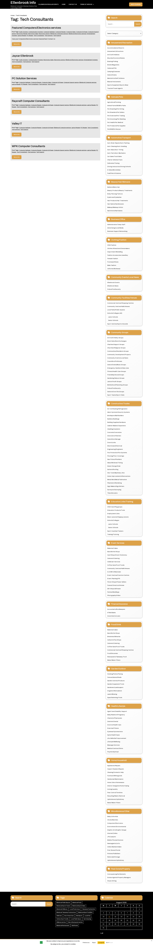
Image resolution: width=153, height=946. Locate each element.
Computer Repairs (60, 32)
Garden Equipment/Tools (115, 684)
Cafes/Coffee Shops (114, 640)
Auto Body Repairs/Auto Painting (118, 143)
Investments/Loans (113, 616)
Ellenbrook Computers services (59, 33)
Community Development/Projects (119, 354)
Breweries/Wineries (113, 636)
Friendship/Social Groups (115, 374)
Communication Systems (35, 32)
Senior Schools (113, 320)
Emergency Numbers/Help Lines (118, 368)
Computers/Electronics (115, 823)
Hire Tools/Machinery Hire (116, 473)
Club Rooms (74, 925)
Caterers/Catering (113, 558)
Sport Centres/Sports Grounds (117, 324)
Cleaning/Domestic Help (115, 772)
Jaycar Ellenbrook (22, 55)
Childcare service (61, 922)
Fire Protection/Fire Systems (117, 452)
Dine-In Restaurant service (75, 922)
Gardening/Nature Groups (115, 378)
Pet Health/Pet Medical (115, 122)
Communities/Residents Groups (118, 351)
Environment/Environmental (116, 826)
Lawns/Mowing (112, 694)
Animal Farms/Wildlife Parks (116, 105)
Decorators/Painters (114, 435)
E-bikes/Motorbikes (114, 170)
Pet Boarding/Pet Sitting (115, 109)
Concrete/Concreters (114, 432)
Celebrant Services (113, 561)
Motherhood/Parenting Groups (117, 385)
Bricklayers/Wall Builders (115, 415)
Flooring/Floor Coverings (115, 456)
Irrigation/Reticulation (114, 691)
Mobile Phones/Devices (115, 840)
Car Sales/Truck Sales (114, 156)
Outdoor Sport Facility (62, 919)
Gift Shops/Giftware (114, 588)
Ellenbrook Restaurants (62, 925)
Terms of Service (86, 4)
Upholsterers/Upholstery (115, 799)
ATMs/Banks (111, 612)
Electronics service (44, 33)
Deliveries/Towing (113, 163)
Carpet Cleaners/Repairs (115, 769)
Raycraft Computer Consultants (30, 101)
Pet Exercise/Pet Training (116, 115)
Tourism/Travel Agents (115, 88)
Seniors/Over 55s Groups (115, 391)
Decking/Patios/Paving (115, 674)
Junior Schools (113, 317)
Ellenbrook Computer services (87, 82)
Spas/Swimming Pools (114, 697)
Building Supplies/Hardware (116, 422)
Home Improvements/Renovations (118, 476)
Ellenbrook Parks (76, 902)
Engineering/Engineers (115, 449)
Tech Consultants (39, 35)
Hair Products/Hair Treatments (117, 200)
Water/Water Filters (113, 660)
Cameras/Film (112, 68)
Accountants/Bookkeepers (116, 609)
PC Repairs (30, 35)
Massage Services (113, 745)
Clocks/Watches (112, 820)
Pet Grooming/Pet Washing (116, 119)
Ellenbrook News (112, 286)
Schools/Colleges (113, 520)
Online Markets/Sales (114, 847)
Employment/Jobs (113, 513)
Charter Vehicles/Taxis (114, 160)
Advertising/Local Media (115, 228)
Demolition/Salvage (114, 439)
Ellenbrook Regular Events (49, 4)
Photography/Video (114, 595)
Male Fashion (111, 265)
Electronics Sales (33, 33)
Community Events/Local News (117, 358)
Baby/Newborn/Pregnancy (116, 714)
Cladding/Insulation (113, 429)
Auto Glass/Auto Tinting (115, 149)
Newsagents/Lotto (113, 843)
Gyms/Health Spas (113, 735)
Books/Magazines (113, 65)
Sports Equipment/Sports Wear (117, 85)
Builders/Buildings (113, 419)
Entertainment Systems (91, 60)
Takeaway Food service (88, 909)
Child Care (59, 915)
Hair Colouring (87, 919)
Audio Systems (23, 32)
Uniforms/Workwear (113, 268)
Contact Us (73, 4)
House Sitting (112, 881)
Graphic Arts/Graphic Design (116, 830)
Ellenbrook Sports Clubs (78, 905)
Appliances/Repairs (113, 765)
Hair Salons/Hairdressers (115, 204)
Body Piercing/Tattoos (115, 194)
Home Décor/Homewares (115, 782)
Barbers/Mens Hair (113, 187)
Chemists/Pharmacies (114, 718)
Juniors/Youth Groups (114, 381)
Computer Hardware (49, 32)
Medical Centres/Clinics (115, 748)
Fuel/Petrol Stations (114, 173)
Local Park (87, 915)
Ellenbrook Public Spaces (63, 902)
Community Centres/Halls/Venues (118, 306)
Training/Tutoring (113, 534)
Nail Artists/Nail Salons (114, 210)
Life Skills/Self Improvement (116, 738)
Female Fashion (112, 258)
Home (63, 4)
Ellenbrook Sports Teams (63, 905)
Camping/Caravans (113, 71)
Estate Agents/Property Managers (119, 877)
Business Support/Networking (117, 231)
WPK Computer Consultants (28, 146)
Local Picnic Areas (75, 909)
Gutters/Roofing (112, 469)
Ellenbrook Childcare (62, 909)
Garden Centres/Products (116, 680)
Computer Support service (71, 82)
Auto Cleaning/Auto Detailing (117, 146)
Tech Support (57, 35)
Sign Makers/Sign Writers (115, 486)
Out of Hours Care (69, 915)
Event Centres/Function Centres (118, 575)
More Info (17, 44)
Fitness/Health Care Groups (116, 371)
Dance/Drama (112, 75)
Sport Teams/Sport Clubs (115, 395)
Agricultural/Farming (114, 102)
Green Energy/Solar (114, 466)
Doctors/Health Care (114, 725)
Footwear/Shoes (112, 262)
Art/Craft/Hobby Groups (115, 337)
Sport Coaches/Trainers (115, 531)
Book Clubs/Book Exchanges (117, 341)
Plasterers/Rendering (114, 483)
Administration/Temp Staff (116, 224)
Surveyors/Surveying (114, 489)
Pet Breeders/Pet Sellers (115, 112)
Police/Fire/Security (114, 289)
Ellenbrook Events (113, 282)
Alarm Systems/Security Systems (118, 412)
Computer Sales (71, 32)
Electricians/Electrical (114, 446)
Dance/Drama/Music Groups (116, 364)
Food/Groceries (112, 653)
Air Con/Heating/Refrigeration (117, 409)
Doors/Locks (111, 442)
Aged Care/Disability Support (117, 711)
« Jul (101, 933)
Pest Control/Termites (115, 792)
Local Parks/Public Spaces (116, 310)
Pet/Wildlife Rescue (114, 129)
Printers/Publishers (113, 853)
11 (109, 916)
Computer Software (81, 32)
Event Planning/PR (113, 578)
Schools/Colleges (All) (114, 313)
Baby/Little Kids (112, 816)
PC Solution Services (24, 78)
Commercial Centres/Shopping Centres (120, 303)
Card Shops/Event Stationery (117, 555)
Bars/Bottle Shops (113, 551)
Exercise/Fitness (113, 728)
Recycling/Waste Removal (116, 796)
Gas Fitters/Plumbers (114, 459)
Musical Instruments (114, 81)
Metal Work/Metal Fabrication (117, 479)
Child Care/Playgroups (114, 507)
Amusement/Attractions (115, 51)
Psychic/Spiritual (113, 751)
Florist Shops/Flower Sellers (116, 582)
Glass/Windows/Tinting (115, 462)
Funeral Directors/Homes (115, 585)
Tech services (49, 35)
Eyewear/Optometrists (115, 731)
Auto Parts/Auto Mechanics (116, 153)
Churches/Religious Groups (116, 348)
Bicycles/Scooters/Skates (116, 58)
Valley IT (17, 123)
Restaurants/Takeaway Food (117, 656)
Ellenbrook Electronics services (77, 33)
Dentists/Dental (112, 721)
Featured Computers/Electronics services (36, 27)
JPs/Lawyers (111, 836)
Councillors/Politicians (114, 361)
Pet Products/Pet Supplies (116, 125)
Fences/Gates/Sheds (114, 677)
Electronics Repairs (22, 33)
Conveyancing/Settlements (116, 874)
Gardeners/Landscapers (115, 687)
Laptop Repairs (22, 35)
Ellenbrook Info (23, 3)
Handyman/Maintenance (115, 779)
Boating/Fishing (112, 61)
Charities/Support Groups (115, 344)
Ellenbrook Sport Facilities (85, 912)
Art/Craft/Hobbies (113, 54)
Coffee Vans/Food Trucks (115, 565)
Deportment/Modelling (115, 252)
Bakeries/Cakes (112, 548)
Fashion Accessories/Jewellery (117, 255)
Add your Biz (136, 4)
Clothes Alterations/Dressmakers (118, 248)
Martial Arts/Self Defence (115, 78)
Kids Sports (79, 915)
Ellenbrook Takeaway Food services (66, 912)
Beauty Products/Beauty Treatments (119, 190)
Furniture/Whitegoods (114, 775)
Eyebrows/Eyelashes (114, 197)
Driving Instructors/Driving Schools (119, 166)
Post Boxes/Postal (113, 850)
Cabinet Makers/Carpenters (116, 425)
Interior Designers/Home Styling (118, 786)
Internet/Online (112, 833)
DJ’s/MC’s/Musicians (114, 572)
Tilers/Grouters (112, 493)
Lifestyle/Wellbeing (113, 741)
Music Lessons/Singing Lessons (118, 517)
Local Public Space (76, 919)
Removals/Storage (113, 857)
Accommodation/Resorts (115, 48)
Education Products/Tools (116, 510)
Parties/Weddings (113, 592)
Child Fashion (111, 245)
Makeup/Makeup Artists (115, 207)
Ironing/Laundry (112, 789)
